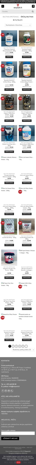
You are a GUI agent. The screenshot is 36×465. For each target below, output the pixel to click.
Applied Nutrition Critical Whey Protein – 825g (26, 82)
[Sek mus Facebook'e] (2, 390)
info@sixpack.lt (14, 386)
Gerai (18, 462)
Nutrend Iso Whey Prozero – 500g (9, 333)
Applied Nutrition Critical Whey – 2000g (9, 81)
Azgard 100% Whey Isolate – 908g (26, 113)
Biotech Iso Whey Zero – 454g (9, 145)
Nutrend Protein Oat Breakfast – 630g (27, 333)
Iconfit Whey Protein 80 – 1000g (27, 238)
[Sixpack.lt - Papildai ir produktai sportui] (18, 6)
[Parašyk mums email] (8, 390)
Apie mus (29, 447)
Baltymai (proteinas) (11, 17)
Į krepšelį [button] (9, 56)
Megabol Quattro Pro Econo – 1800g (9, 269)
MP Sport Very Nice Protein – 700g (9, 302)
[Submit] (32, 11)
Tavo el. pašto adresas (8, 430)
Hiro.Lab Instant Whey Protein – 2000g (9, 207)
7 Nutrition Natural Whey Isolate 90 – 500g (9, 50)
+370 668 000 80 (11, 384)
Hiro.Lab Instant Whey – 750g (27, 176)
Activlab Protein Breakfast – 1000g (27, 50)
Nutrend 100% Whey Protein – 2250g (26, 302)
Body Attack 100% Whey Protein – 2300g (27, 145)
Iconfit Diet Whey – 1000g (9, 237)
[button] (2, 6)
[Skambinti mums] (11, 390)
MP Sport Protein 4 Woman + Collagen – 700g (27, 270)
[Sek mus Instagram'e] (5, 390)
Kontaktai (18, 448)
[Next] (26, 346)
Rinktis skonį (26, 56)
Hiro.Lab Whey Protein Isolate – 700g (26, 207)
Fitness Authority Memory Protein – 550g (9, 176)
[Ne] (34, 460)
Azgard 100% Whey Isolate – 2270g (9, 113)
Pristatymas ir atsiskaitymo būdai (14, 447)
